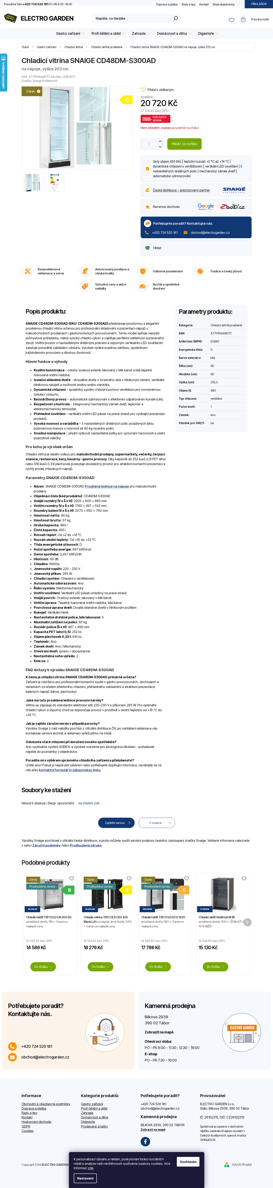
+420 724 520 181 (165, 233)
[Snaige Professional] (234, 190)
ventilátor (216, 398)
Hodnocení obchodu (36, 1122)
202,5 (214, 382)
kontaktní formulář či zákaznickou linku (69, 770)
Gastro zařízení (92, 1104)
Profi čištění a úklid (94, 1108)
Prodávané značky (94, 1126)
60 (212, 366)
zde (90, 1168)
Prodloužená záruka (85, 845)
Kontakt (204, 4)
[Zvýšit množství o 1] (160, 141)
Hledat (175, 18)
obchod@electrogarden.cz (210, 233)
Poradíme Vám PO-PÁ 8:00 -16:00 (38, 4)
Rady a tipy (188, 4)
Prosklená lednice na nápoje (107, 486)
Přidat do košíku (184, 144)
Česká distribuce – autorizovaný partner (181, 190)
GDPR (26, 1126)
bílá (213, 357)
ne (212, 423)
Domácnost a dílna (94, 1117)
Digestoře (88, 1122)
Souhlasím (188, 1162)
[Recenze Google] (206, 206)
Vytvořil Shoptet (242, 1164)
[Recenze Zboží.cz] (232, 207)
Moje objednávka (224, 4)
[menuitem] (69, 33)
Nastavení (85, 1178)
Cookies (28, 1131)
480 (213, 390)
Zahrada (87, 1113)
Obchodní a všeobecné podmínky (46, 1104)
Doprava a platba (167, 4)
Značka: (39, 80)
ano (213, 415)
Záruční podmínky (46, 845)
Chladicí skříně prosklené (226, 325)
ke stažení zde (89, 803)
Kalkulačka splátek (159, 118)
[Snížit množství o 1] (160, 147)
